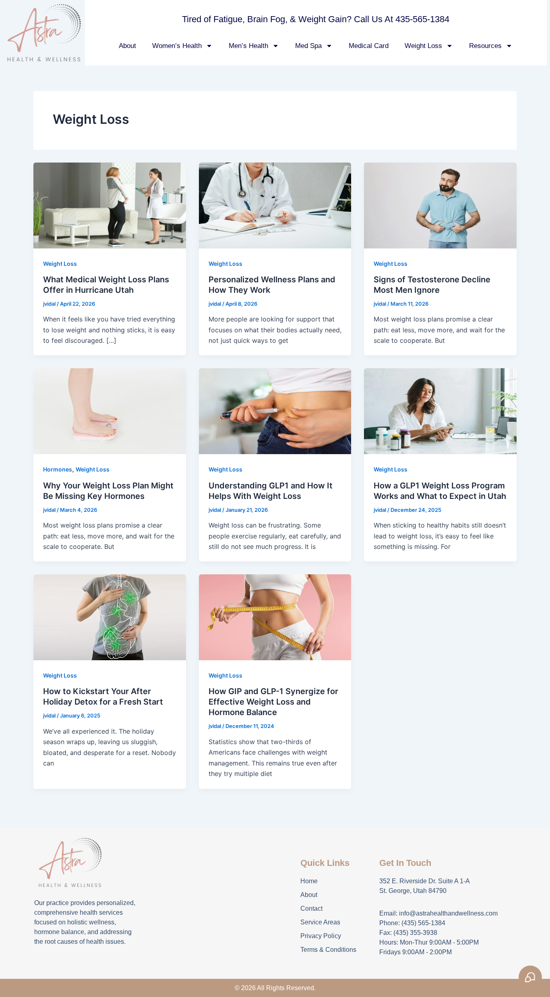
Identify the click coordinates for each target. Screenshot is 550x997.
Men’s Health (248, 46)
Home (309, 881)
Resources (485, 46)
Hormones (57, 469)
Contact (311, 908)
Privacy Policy (320, 935)
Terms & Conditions (328, 949)
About (127, 46)
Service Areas (320, 922)
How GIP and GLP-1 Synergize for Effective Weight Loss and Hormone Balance (273, 701)
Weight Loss (423, 46)
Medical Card (369, 46)
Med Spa (308, 46)
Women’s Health (177, 46)
